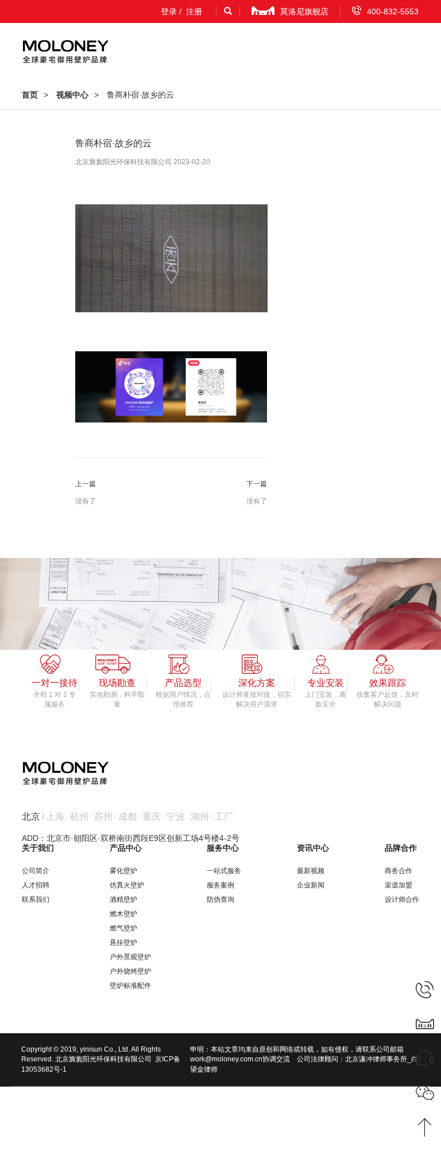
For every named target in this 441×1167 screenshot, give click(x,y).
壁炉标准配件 (130, 986)
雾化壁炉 (123, 871)
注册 (194, 11)
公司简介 (35, 871)
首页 (30, 94)
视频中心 (72, 94)
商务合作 (398, 871)
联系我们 (35, 899)
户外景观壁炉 (130, 957)
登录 (169, 11)
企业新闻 (310, 885)
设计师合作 (402, 899)
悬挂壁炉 (123, 943)
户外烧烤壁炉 (130, 971)
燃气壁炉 (123, 928)
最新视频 (310, 871)
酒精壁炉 (123, 899)
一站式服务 (224, 871)
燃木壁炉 (123, 914)
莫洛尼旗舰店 (304, 11)
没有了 (85, 501)
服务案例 (220, 885)
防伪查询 (220, 899)
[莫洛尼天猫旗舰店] (424, 1023)
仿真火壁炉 (127, 885)
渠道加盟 (398, 885)
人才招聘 (35, 885)
